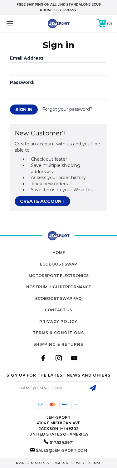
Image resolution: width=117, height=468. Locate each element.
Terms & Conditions (58, 332)
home (58, 252)
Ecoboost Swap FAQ (58, 298)
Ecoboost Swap (58, 264)
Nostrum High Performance (58, 287)
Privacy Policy (58, 321)
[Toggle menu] (17, 23)
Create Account (42, 201)
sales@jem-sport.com (61, 450)
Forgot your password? (67, 109)
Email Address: (27, 58)
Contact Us (58, 310)
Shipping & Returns (58, 344)
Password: (22, 82)
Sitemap (94, 463)
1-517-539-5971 (65, 10)
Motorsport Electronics (59, 275)
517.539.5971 (62, 442)
